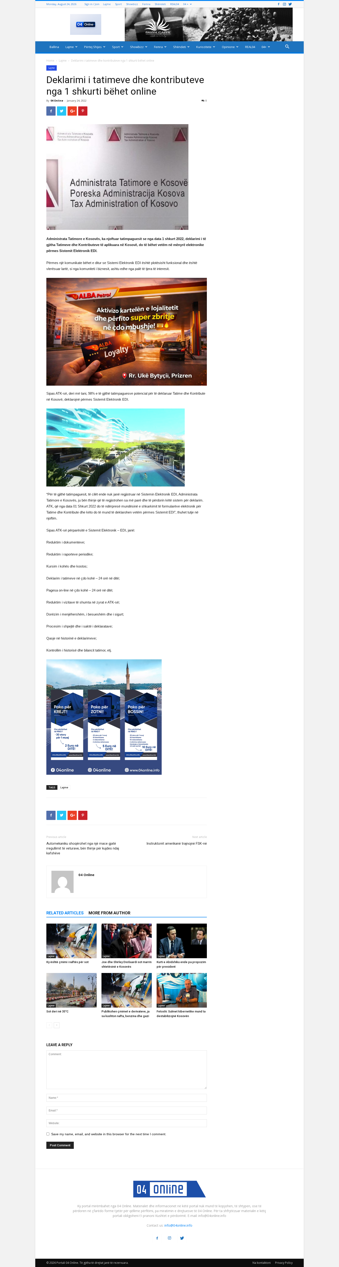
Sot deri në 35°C (57, 1011)
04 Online (57, 100)
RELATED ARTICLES (65, 912)
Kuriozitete (203, 47)
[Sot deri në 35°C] (71, 990)
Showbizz (132, 4)
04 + (185, 4)
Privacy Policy (284, 1263)
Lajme (107, 4)
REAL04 (174, 4)
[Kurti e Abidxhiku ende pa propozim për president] (182, 941)
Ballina (54, 47)
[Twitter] (290, 4)
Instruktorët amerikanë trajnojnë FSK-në (176, 843)
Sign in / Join (91, 4)
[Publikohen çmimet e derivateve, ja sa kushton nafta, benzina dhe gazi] (126, 990)
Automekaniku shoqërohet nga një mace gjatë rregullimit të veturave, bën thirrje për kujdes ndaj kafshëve (82, 848)
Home (50, 61)
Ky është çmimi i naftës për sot (67, 962)
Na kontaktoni (262, 1263)
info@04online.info (178, 1225)
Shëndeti (160, 4)
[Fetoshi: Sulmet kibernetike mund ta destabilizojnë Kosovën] (182, 990)
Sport (118, 4)
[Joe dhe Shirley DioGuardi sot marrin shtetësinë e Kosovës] (126, 941)
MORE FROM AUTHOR (109, 912)
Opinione (228, 47)
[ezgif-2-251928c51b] (126, 447)
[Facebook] (278, 4)
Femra (146, 4)
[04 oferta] (104, 778)
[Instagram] (284, 4)
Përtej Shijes (93, 47)
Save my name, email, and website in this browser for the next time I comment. (108, 1134)
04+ (264, 47)
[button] (287, 47)
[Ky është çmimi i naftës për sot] (71, 941)
